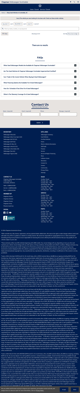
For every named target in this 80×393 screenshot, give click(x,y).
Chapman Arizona (8, 199)
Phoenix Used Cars (9, 206)
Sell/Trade (43, 146)
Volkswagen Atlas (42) (9, 134)
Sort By (65, 34)
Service (43, 151)
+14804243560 (11, 185)
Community (44, 168)
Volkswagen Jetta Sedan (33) (11, 149)
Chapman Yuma (8, 203)
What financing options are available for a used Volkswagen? (23, 83)
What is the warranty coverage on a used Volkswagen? (21, 94)
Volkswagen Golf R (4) (9, 141)
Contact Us (44, 163)
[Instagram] (7, 212)
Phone (42, 111)
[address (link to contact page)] (70, 2)
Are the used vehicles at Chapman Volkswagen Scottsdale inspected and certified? (30, 71)
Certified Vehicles (45, 139)
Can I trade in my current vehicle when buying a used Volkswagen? (25, 77)
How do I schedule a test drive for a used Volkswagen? (21, 88)
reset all (36, 24)
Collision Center (45, 158)
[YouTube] (10, 212)
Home (3, 12)
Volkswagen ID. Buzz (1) (10, 144)
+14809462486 (12, 188)
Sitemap (43, 172)
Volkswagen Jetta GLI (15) (10, 146)
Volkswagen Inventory (47, 134)
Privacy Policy (44, 170)
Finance (43, 149)
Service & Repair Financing (48, 153)
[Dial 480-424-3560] (74, 2)
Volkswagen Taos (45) (9, 151)
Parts (42, 156)
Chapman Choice (8, 196)
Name (7, 111)
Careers (43, 165)
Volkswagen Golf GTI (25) (10, 139)
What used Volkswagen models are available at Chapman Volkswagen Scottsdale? (29, 65)
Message (64, 111)
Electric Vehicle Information (48, 144)
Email (26, 111)
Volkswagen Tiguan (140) (10, 153)
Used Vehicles (44, 137)
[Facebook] (4, 212)
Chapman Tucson (8, 201)
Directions (43, 160)
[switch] (78, 2)
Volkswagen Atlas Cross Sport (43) (13, 137)
